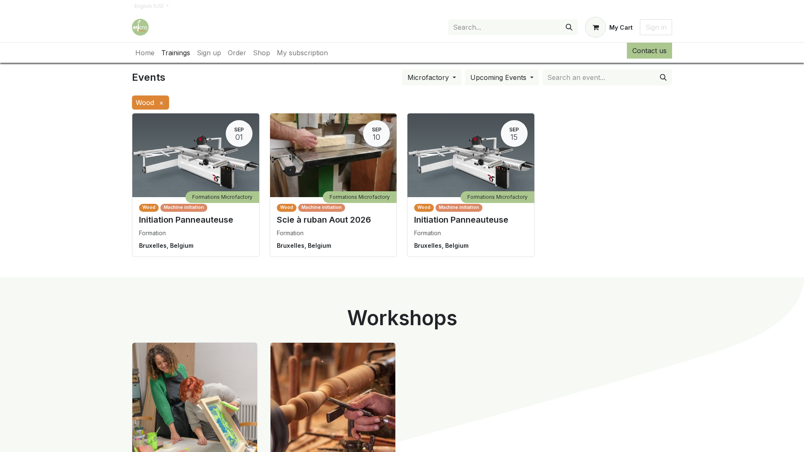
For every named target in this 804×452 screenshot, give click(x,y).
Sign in (656, 27)
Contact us (649, 50)
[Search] (569, 27)
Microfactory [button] (429, 77)
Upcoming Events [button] (499, 77)
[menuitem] (145, 52)
